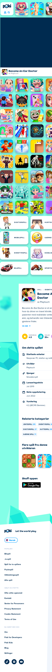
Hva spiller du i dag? (8, 12)
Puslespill (8, 570)
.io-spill (7, 559)
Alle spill (8, 580)
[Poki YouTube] (21, 661)
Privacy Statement (12, 609)
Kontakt (7, 598)
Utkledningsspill (11, 575)
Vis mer (25, 326)
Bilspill (7, 554)
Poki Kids (8, 643)
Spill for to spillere (12, 564)
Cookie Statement (12, 614)
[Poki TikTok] (6, 661)
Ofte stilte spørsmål (13, 593)
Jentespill (29, 424)
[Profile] (5, 12)
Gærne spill (29, 434)
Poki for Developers (13, 637)
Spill (39, 290)
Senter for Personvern (14, 604)
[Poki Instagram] (14, 661)
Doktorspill (30, 429)
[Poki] (7, 6)
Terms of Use (10, 619)
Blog (6, 648)
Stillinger (8, 653)
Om (6, 632)
